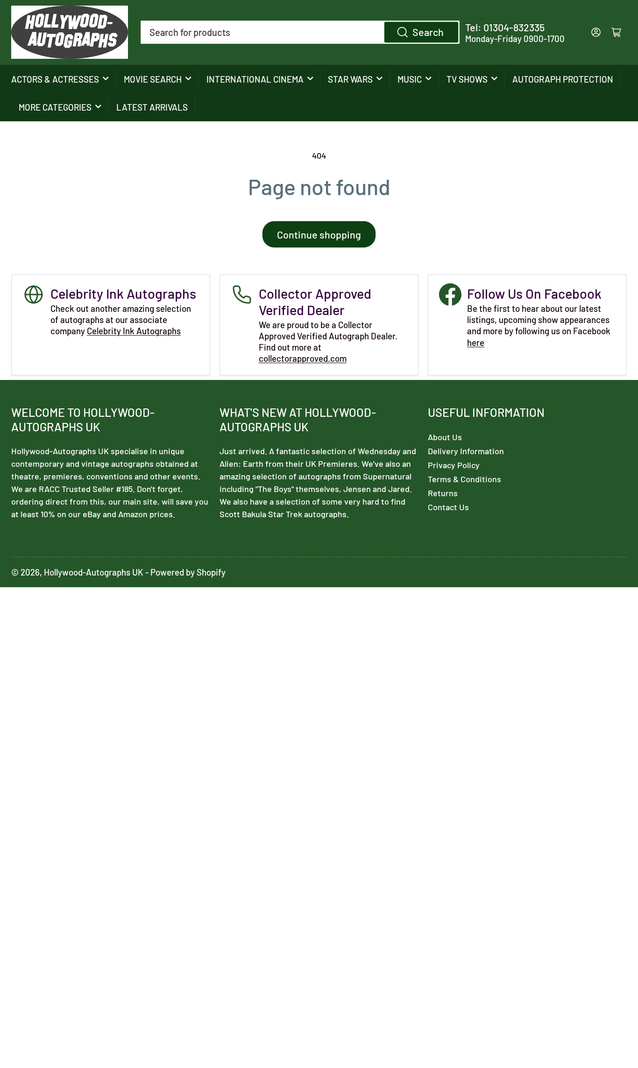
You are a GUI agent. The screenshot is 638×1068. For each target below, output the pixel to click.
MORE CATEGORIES (55, 107)
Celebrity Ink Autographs (134, 330)
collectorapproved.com (303, 358)
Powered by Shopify (188, 572)
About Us (445, 437)
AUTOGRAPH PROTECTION (562, 79)
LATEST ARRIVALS (152, 107)
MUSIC (409, 79)
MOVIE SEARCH (153, 79)
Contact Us (448, 507)
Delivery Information (466, 451)
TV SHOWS (467, 79)
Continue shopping (319, 234)
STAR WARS (350, 79)
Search (428, 32)
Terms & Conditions (464, 479)
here (475, 342)
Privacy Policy (454, 465)
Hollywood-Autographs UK (93, 572)
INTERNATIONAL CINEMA (255, 79)
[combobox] (300, 32)
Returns (443, 493)
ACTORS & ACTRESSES (55, 79)
